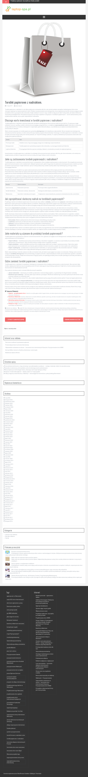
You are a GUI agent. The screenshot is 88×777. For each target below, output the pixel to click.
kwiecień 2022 (9, 440)
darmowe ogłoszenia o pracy (15, 603)
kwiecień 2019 (9, 468)
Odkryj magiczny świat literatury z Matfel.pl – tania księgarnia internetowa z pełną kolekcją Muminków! (32, 373)
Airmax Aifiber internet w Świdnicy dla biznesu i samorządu (27, 2)
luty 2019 (7, 471)
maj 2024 (7, 412)
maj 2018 (7, 488)
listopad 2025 (9, 399)
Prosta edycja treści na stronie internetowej (17, 345)
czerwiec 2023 (9, 427)
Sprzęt (7, 538)
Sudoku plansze (11, 728)
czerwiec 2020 (9, 455)
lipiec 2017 (8, 506)
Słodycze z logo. (13, 303)
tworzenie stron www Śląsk (14, 750)
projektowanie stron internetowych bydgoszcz (14, 698)
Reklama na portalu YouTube (15, 711)
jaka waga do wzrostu (13, 616)
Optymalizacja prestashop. (43, 651)
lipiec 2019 (8, 462)
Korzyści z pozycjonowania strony (20, 551)
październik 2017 (10, 501)
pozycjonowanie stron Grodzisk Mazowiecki (15, 662)
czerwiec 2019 (9, 464)
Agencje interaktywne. (42, 606)
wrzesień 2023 (9, 422)
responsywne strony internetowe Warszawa (16, 715)
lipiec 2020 (8, 453)
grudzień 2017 (9, 497)
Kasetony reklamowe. (14, 296)
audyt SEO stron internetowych (27, 308)
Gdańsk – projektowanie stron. (17, 293)
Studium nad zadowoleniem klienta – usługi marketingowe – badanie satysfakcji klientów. (44, 642)
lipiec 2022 (8, 438)
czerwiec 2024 (9, 410)
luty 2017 (7, 515)
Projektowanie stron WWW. (43, 618)
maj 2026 (7, 398)
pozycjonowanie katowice (14, 658)
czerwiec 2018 (9, 486)
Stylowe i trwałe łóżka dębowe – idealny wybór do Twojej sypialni (22, 371)
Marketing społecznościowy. (16, 300)
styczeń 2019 (9, 473)
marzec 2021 (8, 442)
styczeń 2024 (9, 416)
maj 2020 (7, 457)
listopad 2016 (9, 521)
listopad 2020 (9, 447)
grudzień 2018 (9, 475)
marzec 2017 (8, 514)
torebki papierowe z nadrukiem (21, 311)
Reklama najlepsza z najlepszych (45, 661)
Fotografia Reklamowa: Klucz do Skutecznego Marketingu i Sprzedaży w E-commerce (44, 632)
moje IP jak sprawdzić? (13, 634)
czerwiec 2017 (9, 508)
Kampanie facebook (40, 308)
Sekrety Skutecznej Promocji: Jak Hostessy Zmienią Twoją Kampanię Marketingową (34, 575)
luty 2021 (7, 444)
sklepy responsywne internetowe (66, 309)
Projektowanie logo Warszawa (15, 690)
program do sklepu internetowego (16, 682)
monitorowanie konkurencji (52, 308)
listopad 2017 (9, 499)
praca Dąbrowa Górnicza (13, 673)
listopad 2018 (9, 477)
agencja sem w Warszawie (14, 596)
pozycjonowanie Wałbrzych (12, 309)
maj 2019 (7, 466)
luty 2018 (7, 493)
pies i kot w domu (11, 651)
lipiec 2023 (8, 425)
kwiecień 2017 (9, 512)
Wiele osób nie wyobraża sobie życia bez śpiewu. (24, 557)
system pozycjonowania (13, 732)
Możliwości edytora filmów (12, 352)
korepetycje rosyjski (12, 627)
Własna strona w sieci (41, 611)
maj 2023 (7, 429)
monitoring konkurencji (13, 637)
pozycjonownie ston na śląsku (15, 670)
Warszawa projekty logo (13, 754)
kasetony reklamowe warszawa (15, 623)
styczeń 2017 (9, 517)
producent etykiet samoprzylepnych (11, 677)
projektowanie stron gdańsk (14, 694)
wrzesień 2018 (9, 480)
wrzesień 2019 (9, 460)
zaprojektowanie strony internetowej (13, 761)
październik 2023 (10, 420)
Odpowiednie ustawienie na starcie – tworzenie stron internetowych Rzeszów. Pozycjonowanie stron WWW (34, 347)
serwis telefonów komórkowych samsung (15, 720)
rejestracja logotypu (12, 707)
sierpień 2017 (9, 504)
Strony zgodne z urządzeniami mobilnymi (22, 563)
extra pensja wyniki (12, 610)
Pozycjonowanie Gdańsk (13, 654)
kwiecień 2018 (9, 490)
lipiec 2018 (8, 484)
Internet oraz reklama (11, 308)
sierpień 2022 (9, 436)
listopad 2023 (9, 418)
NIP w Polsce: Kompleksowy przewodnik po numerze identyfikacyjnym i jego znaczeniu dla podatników (39, 569)
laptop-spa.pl (18, 105)
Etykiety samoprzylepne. (15, 319)
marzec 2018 (8, 491)
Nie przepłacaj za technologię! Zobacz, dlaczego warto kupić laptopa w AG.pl (25, 370)
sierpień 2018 (9, 482)
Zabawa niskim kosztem (73, 319)
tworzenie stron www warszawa (15, 747)
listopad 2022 (9, 434)
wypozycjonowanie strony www (15, 757)
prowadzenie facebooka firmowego (13, 703)
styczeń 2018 (9, 495)
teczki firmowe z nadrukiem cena (16, 735)
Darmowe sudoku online (13, 606)
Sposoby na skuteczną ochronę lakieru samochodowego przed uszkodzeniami (26, 368)
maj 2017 (7, 510)
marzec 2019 (8, 469)
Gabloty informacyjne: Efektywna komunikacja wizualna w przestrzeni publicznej (45, 601)
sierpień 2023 (9, 423)
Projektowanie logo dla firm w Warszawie (29, 309)
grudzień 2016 (9, 519)
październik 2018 (10, 479)
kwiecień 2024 (9, 414)
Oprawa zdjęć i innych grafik (43, 608)
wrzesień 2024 (9, 407)
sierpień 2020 (9, 451)
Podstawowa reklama (42, 658)
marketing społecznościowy (14, 630)
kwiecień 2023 (9, 431)
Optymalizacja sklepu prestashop (68, 308)
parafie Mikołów (11, 647)
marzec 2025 (8, 405)
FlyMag (32, 773)
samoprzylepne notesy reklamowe (48, 309)
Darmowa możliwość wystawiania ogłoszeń (17, 342)
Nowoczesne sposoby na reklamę (45, 675)
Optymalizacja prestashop (14, 640)
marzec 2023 (8, 433)
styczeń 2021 (9, 445)
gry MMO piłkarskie (12, 613)
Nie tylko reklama (10, 536)
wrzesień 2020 (9, 449)
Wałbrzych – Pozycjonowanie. (44, 678)
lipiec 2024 (8, 409)
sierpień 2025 (9, 403)
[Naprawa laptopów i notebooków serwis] (18, 9)
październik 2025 (10, 401)
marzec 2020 (8, 458)
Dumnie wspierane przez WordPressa (14, 773)
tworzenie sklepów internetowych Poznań (39, 311)
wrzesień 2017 (9, 502)
